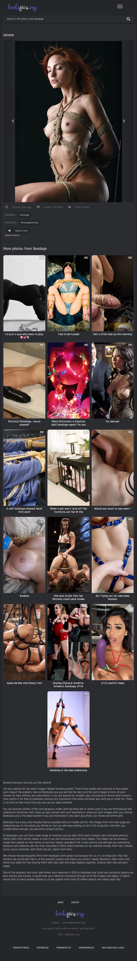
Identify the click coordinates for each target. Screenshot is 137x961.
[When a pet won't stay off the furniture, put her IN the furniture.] (68, 468)
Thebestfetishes (21, 947)
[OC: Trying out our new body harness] (113, 555)
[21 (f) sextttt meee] (113, 642)
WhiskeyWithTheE (30, 222)
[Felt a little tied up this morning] (113, 293)
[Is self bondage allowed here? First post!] (24, 468)
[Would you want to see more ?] (113, 468)
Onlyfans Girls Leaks (113, 947)
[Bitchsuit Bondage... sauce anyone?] (24, 380)
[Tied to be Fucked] (68, 293)
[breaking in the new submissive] (68, 729)
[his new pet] (113, 380)
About (61, 902)
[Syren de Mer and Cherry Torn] (24, 642)
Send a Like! (21, 230)
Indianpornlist (86, 947)
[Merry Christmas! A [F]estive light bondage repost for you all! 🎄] (68, 380)
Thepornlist (43, 947)
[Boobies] (24, 555)
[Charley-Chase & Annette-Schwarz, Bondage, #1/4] (68, 642)
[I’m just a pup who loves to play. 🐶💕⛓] (24, 293)
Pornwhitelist (64, 947)
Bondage (24, 215)
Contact (75, 902)
